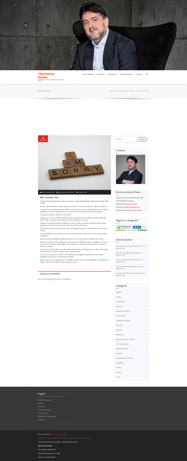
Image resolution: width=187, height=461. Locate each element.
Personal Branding (122, 344)
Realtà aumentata (122, 349)
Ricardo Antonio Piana (48, 192)
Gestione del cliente (123, 311)
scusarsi (80, 192)
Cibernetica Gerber (46, 75)
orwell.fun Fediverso (130, 204)
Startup (118, 367)
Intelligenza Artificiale (123, 320)
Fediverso (119, 306)
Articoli (41, 403)
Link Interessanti (126, 74)
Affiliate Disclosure (45, 400)
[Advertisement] (93, 114)
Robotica (119, 353)
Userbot (119, 372)
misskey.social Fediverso (131, 207)
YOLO (118, 377)
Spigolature (120, 363)
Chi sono (138, 74)
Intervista (119, 325)
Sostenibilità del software (125, 358)
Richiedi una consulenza (47, 416)
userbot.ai (130, 201)
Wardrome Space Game (58, 434)
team (85, 192)
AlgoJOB (119, 292)
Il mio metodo (88, 74)
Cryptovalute (120, 302)
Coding (118, 297)
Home (111, 91)
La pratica (101, 74)
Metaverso (120, 335)
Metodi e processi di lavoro (125, 91)
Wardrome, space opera (133, 210)
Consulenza (112, 74)
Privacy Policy (43, 413)
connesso (50, 279)
